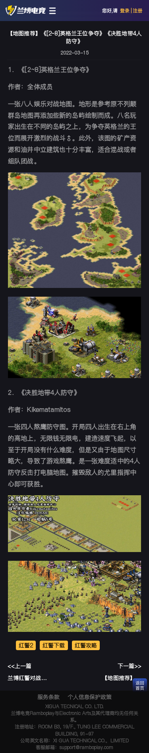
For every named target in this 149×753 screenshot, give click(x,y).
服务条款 (48, 697)
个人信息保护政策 (90, 697)
